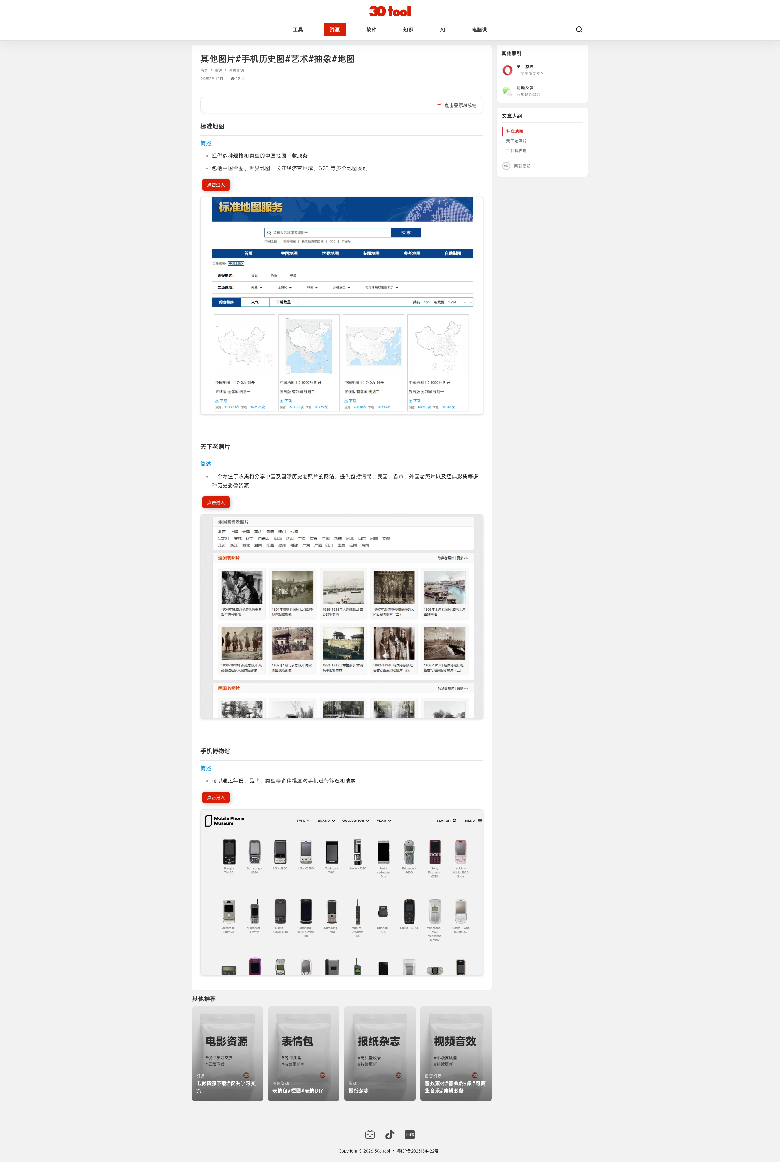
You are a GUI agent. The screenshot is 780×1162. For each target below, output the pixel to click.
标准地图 (514, 131)
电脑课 (479, 29)
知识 (408, 29)
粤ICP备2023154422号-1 (419, 1150)
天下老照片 (516, 140)
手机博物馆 (516, 150)
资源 (335, 29)
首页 (204, 70)
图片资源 (236, 70)
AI (442, 29)
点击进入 (216, 185)
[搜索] (579, 29)
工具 (298, 29)
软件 (372, 29)
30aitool (381, 1150)
